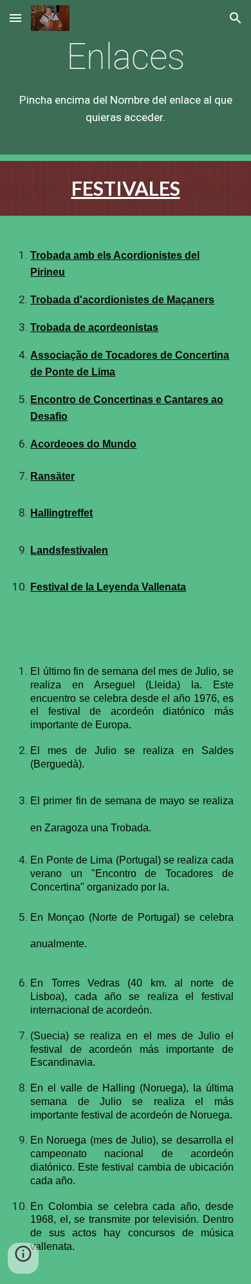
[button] (15, 17)
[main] (125, 80)
